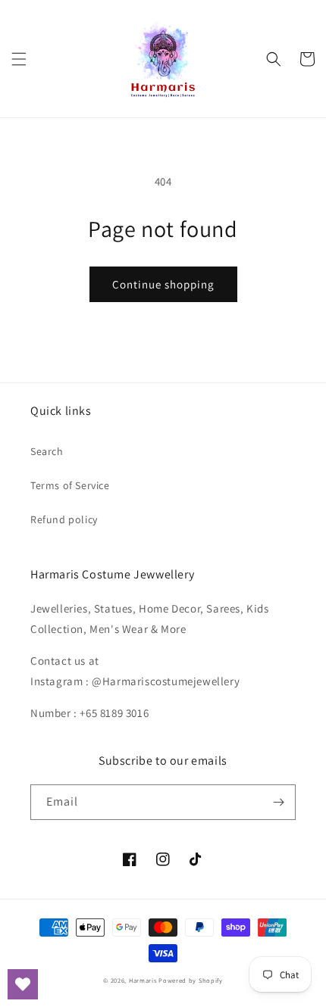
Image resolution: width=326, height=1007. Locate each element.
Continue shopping (163, 284)
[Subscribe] (278, 802)
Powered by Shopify (190, 980)
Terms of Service (70, 485)
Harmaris (143, 980)
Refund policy (64, 519)
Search (47, 451)
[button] (19, 59)
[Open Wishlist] (23, 984)
